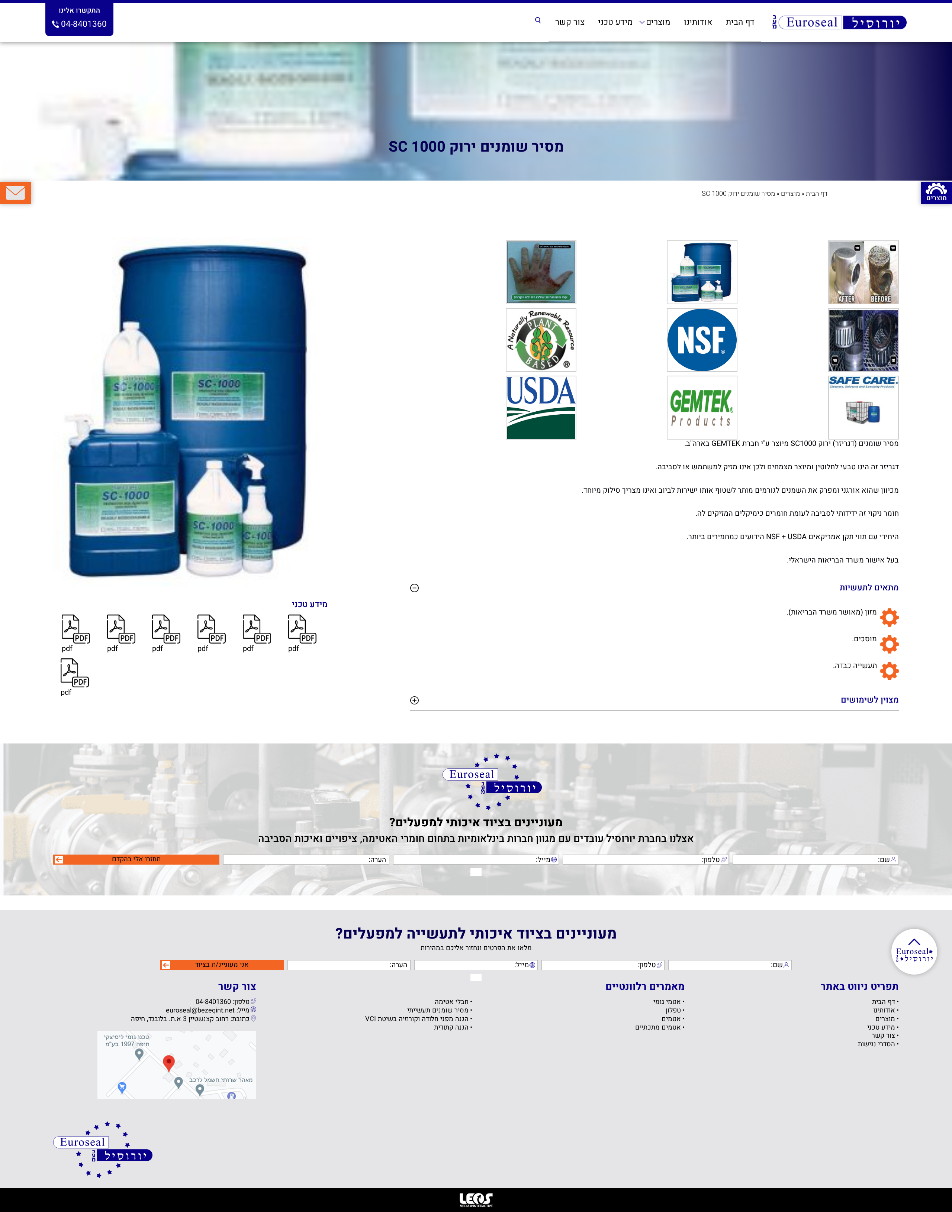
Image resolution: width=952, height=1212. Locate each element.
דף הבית (740, 22)
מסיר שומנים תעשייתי (438, 1011)
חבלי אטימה (452, 1002)
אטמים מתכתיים (658, 1028)
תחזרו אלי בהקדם (136, 859)
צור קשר (570, 22)
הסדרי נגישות (876, 1044)
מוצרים (658, 22)
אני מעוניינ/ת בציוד (222, 965)
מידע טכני (615, 22)
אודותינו (698, 22)
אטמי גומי (667, 1002)
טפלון (673, 1011)
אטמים (671, 1019)
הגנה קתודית (451, 1028)
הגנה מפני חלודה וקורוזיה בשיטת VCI (417, 1019)
